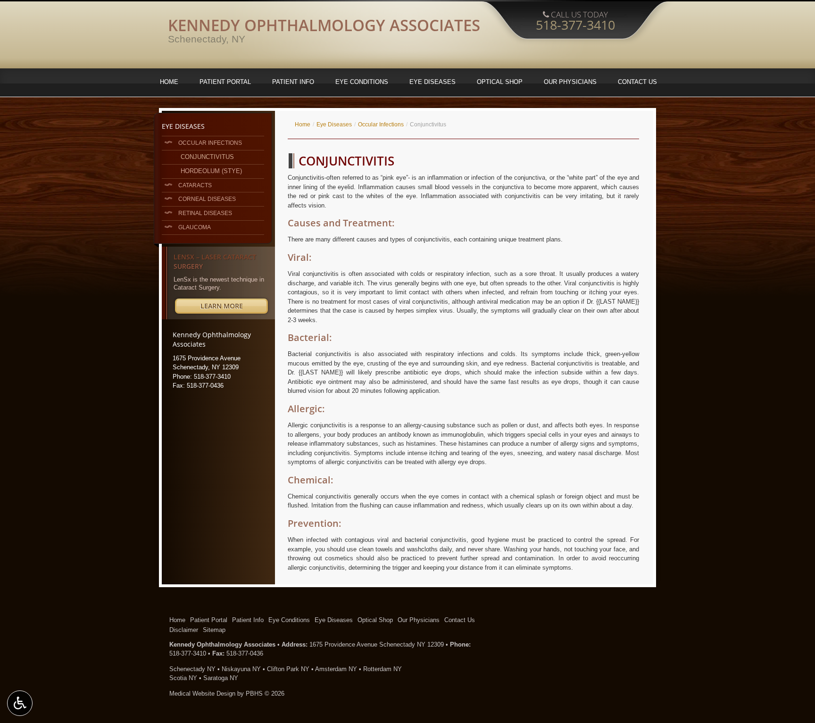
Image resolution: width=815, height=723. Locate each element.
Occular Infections (381, 124)
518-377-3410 (187, 653)
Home (169, 81)
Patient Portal (225, 81)
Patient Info (293, 81)
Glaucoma (194, 227)
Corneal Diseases (207, 199)
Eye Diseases (432, 81)
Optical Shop (500, 81)
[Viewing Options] (20, 703)
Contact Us (637, 81)
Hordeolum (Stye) (211, 171)
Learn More (234, 307)
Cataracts (195, 185)
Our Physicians (570, 81)
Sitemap (214, 629)
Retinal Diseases (205, 213)
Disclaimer (183, 629)
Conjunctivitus (207, 156)
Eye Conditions (361, 81)
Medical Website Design (202, 693)
